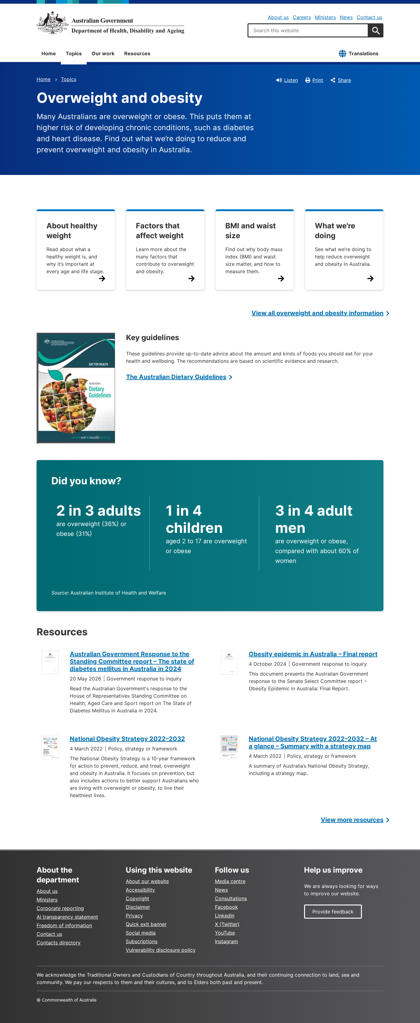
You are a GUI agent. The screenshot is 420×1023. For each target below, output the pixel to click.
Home (49, 53)
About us (278, 17)
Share (344, 80)
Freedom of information (64, 925)
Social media (141, 933)
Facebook (226, 907)
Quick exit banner (146, 924)
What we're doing (335, 230)
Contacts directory (59, 943)
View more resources (352, 819)
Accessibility (140, 890)
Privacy (134, 916)
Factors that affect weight (160, 230)
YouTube (225, 933)
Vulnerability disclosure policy (161, 950)
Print (317, 80)
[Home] (110, 22)
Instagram (226, 941)
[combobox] (308, 30)
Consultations (231, 898)
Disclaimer (138, 907)
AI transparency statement (67, 917)
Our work (103, 53)
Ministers (325, 17)
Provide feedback (333, 912)
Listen (291, 80)
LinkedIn (224, 916)
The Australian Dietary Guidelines (176, 377)
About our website (147, 881)
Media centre (230, 881)
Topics (74, 53)
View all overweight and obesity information (317, 313)
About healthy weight (71, 230)
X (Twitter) (227, 924)
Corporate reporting (60, 908)
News (346, 17)
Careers (302, 17)
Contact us (369, 17)
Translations (363, 53)
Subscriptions (141, 941)
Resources (137, 53)
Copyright (137, 898)
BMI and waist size (250, 230)
